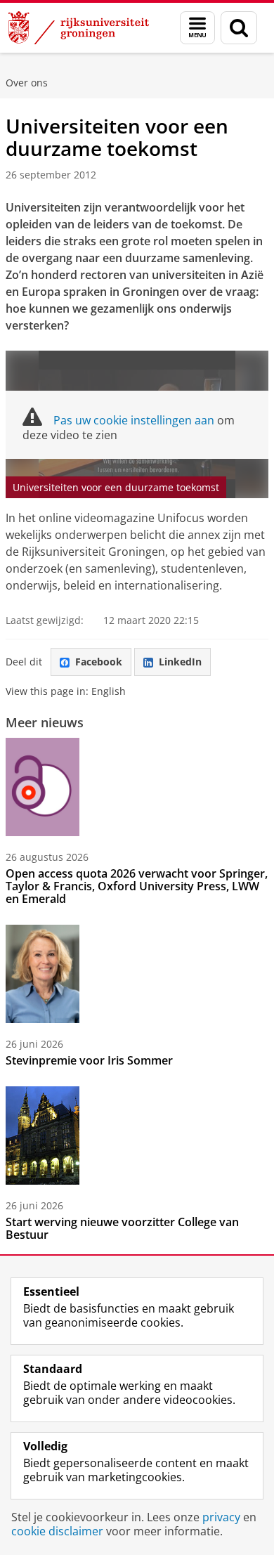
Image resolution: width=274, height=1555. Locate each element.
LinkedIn (180, 661)
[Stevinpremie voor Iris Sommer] (42, 974)
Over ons (27, 82)
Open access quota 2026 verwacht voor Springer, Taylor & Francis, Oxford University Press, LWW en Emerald (137, 886)
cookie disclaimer (57, 1531)
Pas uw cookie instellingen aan (133, 420)
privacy (221, 1517)
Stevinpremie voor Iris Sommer (89, 1060)
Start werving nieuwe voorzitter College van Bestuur (122, 1228)
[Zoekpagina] (239, 28)
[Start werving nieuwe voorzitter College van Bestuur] (42, 1135)
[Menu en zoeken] (197, 28)
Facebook (98, 661)
